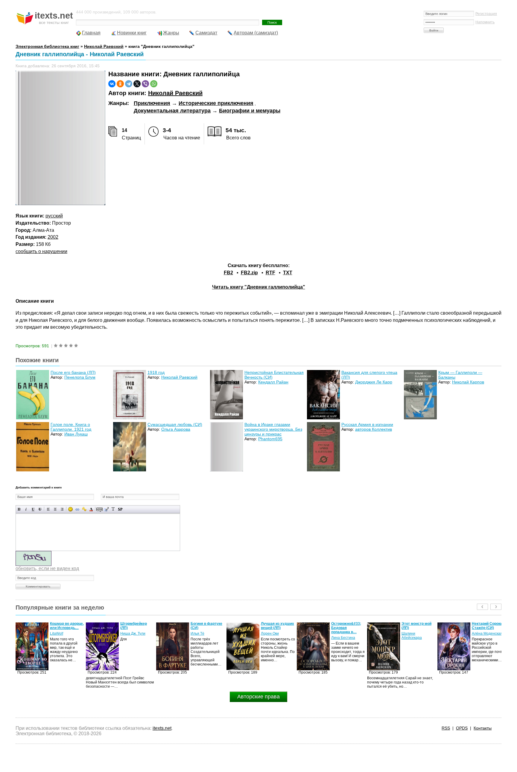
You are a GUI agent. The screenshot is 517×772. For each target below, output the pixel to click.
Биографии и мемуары (249, 111)
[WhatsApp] (153, 83)
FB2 (228, 272)
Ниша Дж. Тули (62, 633)
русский (54, 215)
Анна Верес (482, 638)
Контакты (483, 728)
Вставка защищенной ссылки (84, 509)
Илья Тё (127, 633)
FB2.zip (249, 272)
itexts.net (162, 728)
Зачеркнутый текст (40, 509)
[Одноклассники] (120, 83)
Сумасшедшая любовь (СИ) (175, 424)
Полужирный (19, 509)
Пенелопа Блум (79, 377)
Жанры (171, 32)
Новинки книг (132, 32)
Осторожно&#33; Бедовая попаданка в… (276, 628)
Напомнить (485, 22)
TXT (287, 272)
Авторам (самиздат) (256, 32)
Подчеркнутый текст (33, 509)
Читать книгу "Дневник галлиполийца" (258, 287)
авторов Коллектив (373, 429)
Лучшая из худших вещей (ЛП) (207, 626)
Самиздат (206, 32)
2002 (53, 237)
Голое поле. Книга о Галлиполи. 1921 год (71, 427)
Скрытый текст (99, 509)
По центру (55, 509)
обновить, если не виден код (47, 568)
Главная (91, 32)
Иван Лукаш (76, 434)
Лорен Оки (200, 633)
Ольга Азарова (175, 429)
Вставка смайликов (70, 509)
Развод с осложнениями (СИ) (485, 628)
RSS (446, 728)
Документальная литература (172, 111)
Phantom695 (270, 438)
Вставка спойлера (120, 509)
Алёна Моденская (417, 633)
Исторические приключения (216, 103)
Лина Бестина (273, 638)
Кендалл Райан (273, 382)
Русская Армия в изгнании (367, 424)
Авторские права (258, 697)
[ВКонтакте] (111, 83)
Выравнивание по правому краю (62, 509)
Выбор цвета (91, 509)
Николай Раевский (175, 93)
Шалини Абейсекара (341, 635)
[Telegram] (128, 83)
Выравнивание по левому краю (48, 509)
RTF (270, 272)
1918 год (156, 372)
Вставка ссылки (77, 509)
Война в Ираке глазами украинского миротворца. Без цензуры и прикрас (273, 429)
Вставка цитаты (106, 509)
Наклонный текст (26, 509)
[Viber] (145, 83)
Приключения (152, 103)
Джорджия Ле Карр (373, 382)
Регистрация (486, 14)
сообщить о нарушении (41, 251)
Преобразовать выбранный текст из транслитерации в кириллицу (113, 509)
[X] (137, 83)
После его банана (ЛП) (73, 372)
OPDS (462, 728)
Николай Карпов (468, 382)
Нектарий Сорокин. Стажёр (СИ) (418, 626)
